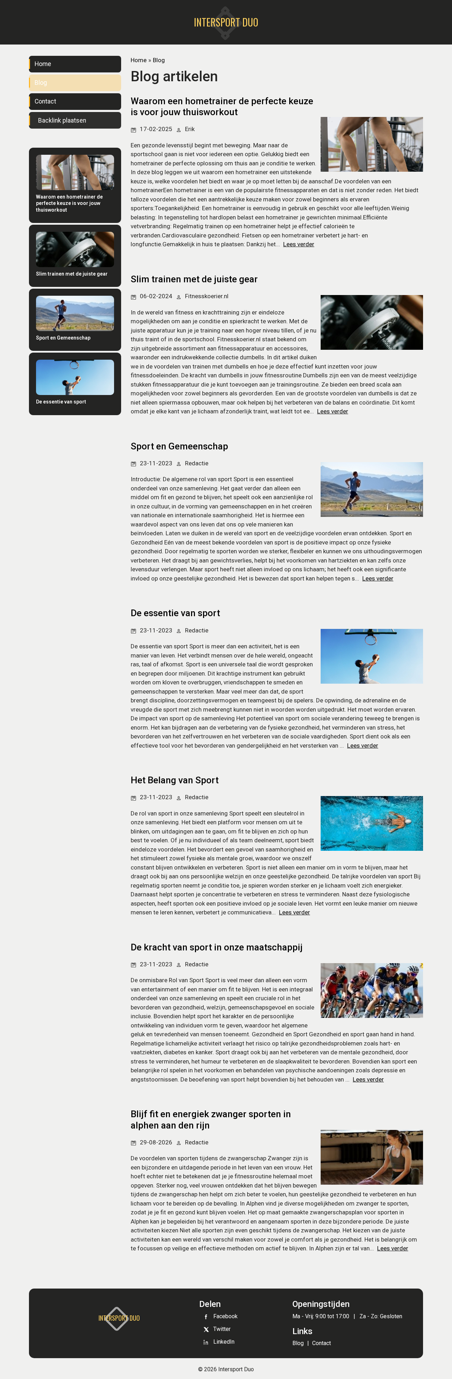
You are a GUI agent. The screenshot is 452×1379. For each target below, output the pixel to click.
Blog (41, 82)
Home (43, 63)
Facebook (225, 1316)
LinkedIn (223, 1341)
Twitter (222, 1329)
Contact (45, 101)
